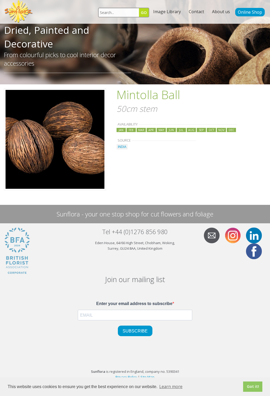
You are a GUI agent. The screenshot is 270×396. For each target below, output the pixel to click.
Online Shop (250, 12)
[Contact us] (214, 235)
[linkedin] (256, 235)
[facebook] (256, 251)
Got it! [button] (253, 386)
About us (221, 12)
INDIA (122, 146)
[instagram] (235, 235)
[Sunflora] (19, 12)
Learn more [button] (170, 386)
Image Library (167, 12)
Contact (196, 12)
